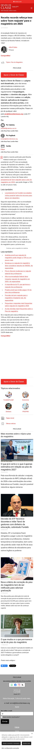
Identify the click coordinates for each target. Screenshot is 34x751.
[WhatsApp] (12, 685)
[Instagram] (19, 685)
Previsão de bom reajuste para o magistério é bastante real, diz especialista (16, 297)
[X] (22, 685)
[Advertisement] (17, 359)
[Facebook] (15, 685)
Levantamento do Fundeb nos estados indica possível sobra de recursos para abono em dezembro (18, 195)
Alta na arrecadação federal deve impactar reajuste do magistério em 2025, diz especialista (17, 279)
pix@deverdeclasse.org (14, 114)
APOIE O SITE (18, 1)
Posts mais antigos (8, 660)
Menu (31, 8)
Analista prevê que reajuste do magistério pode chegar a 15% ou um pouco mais (18, 257)
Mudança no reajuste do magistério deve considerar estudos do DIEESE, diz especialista (19, 265)
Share (5, 665)
